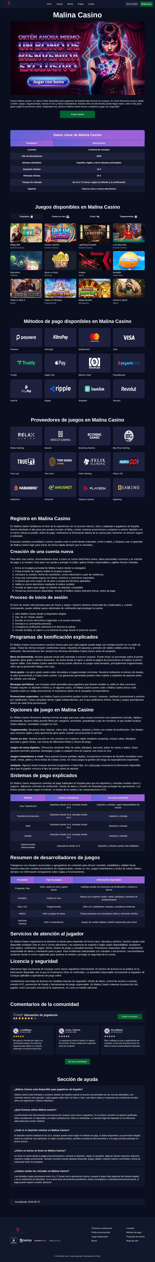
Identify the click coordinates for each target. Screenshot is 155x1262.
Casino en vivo (58, 216)
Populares (24, 216)
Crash (92, 216)
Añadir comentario (130, 1017)
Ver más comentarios (77, 1062)
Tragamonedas (127, 216)
